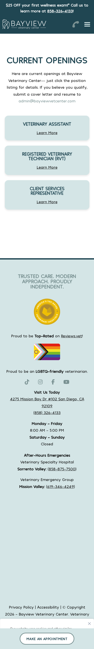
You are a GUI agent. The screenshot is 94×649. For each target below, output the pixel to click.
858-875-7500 (62, 468)
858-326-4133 (60, 10)
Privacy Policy (21, 607)
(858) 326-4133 (47, 412)
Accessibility (48, 607)
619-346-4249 (60, 486)
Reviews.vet (71, 335)
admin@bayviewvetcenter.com (47, 100)
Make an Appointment (46, 639)
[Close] (89, 622)
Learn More (47, 133)
